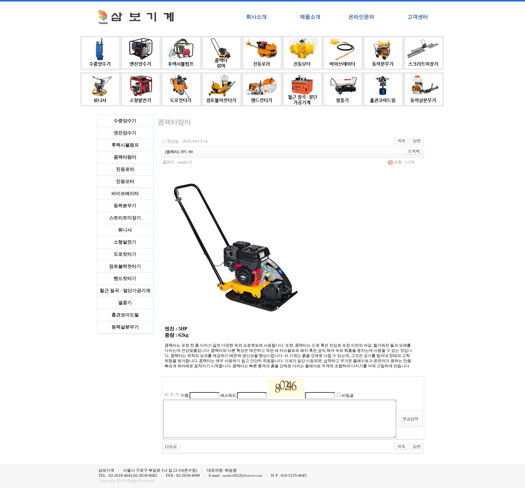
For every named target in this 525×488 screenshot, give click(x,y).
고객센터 (417, 17)
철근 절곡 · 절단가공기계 (125, 290)
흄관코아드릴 (125, 314)
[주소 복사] (414, 151)
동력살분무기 (125, 327)
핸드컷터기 (125, 278)
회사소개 (256, 17)
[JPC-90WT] (171, 446)
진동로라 (125, 169)
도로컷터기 (125, 254)
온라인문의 (361, 17)
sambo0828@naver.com (242, 475)
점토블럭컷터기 (125, 266)
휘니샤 (125, 229)
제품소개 (310, 17)
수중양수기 (125, 120)
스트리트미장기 (125, 217)
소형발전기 (125, 242)
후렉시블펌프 (125, 145)
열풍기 (125, 302)
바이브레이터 (125, 193)
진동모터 (125, 181)
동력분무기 (125, 205)
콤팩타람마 (125, 157)
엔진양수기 (125, 132)
